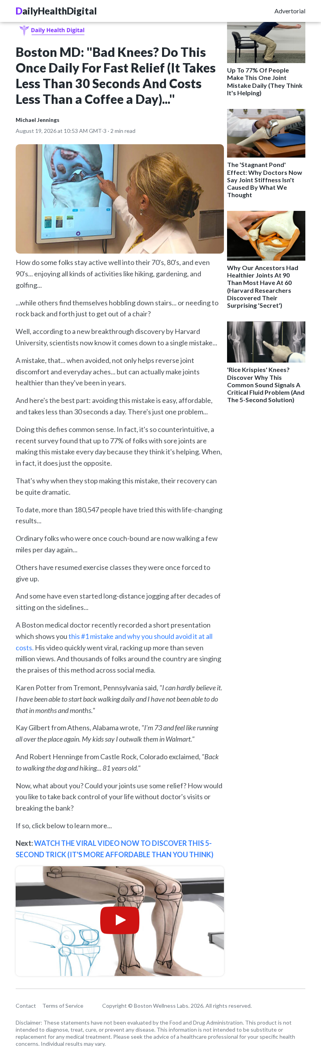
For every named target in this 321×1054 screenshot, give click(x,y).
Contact (26, 1005)
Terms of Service (62, 1005)
